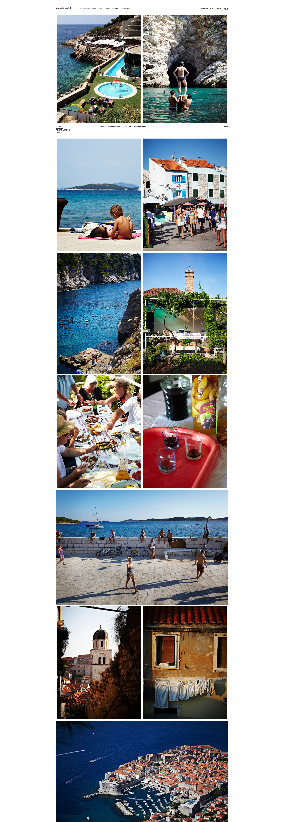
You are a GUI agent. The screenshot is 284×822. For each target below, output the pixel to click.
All (84, 9)
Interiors (92, 9)
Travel (109, 9)
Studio (209, 9)
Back (225, 126)
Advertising (141, 9)
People (118, 9)
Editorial (128, 9)
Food (102, 9)
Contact (199, 9)
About (217, 9)
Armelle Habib (65, 8)
